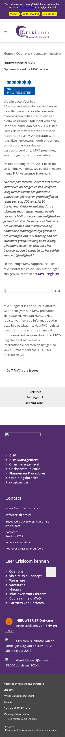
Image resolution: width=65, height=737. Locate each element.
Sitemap (8, 702)
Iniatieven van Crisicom (27, 594)
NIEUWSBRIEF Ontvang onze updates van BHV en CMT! (31, 625)
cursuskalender (26, 7)
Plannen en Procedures (27, 473)
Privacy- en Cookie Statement (19, 695)
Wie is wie (17, 580)
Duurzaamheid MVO (25, 598)
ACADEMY (14, 14)
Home (8, 53)
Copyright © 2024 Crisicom (17, 708)
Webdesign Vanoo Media (16, 714)
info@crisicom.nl (18, 515)
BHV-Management (24, 460)
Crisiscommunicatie (24, 469)
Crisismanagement (24, 464)
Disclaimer (9, 689)
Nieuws (15, 589)
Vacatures (17, 585)
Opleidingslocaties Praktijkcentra (21, 480)
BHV (12, 455)
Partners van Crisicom (26, 603)
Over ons (23, 53)
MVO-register (48, 274)
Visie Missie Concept (25, 576)
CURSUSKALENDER (31, 14)
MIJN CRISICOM (49, 14)
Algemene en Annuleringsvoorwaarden (24, 683)
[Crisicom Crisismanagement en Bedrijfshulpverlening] (32, 31)
